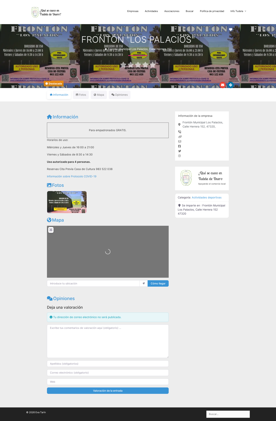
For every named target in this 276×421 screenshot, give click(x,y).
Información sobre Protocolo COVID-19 (71, 176)
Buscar (190, 11)
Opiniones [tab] (121, 94)
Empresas (132, 11)
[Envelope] (222, 85)
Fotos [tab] (82, 94)
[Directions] (230, 85)
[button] (54, 83)
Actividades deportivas (207, 197)
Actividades (151, 11)
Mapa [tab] (100, 94)
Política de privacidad (212, 11)
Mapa (58, 220)
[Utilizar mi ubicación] (143, 283)
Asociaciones (171, 11)
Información (65, 117)
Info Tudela (236, 11)
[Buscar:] (228, 414)
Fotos (58, 185)
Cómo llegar (158, 283)
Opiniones (64, 298)
